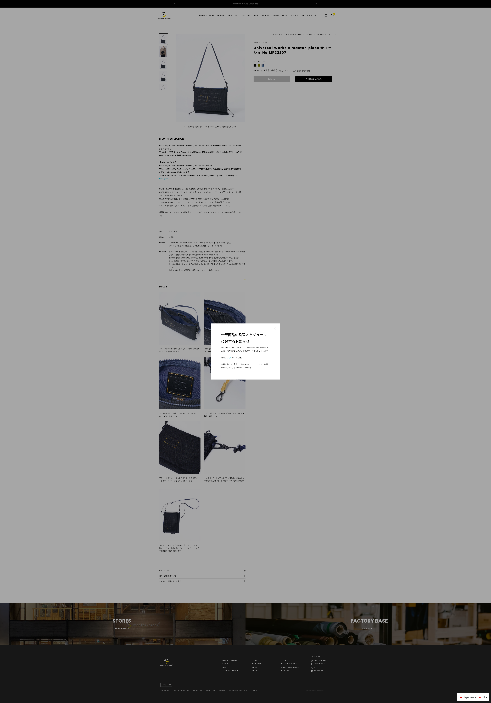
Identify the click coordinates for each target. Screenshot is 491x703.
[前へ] (174, 4)
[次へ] (317, 4)
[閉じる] (275, 328)
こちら (229, 358)
